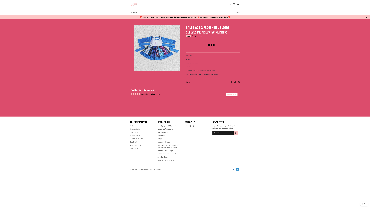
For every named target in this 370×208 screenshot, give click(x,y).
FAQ (131, 126)
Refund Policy (134, 132)
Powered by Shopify (155, 169)
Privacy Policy (135, 135)
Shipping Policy (135, 129)
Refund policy (134, 148)
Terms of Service (135, 145)
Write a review (231, 94)
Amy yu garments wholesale (142, 169)
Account (237, 12)
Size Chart (133, 142)
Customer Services (136, 139)
